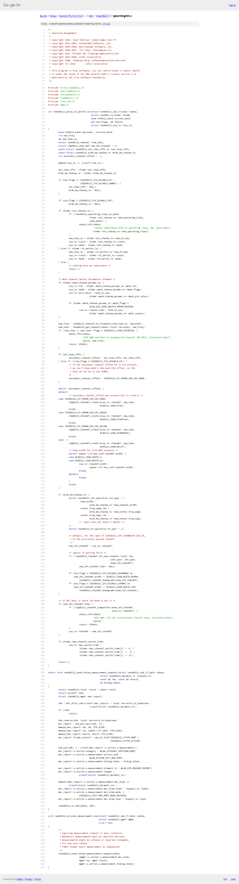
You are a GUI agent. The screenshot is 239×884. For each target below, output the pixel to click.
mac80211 (103, 16)
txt (225, 878)
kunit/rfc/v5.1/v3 (70, 16)
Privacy (28, 879)
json (233, 878)
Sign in (232, 5)
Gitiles (19, 879)
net (91, 16)
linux (53, 16)
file (106, 23)
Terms (37, 879)
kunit (43, 16)
